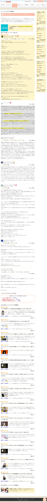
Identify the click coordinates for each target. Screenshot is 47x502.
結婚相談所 (26, 4)
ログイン (45, 1)
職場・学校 (3, 4)
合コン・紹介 (9, 4)
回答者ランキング (44, 5)
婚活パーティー (20, 4)
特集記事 (32, 4)
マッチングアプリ (14, 5)
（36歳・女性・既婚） (10, 240)
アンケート (38, 4)
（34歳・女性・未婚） (9, 137)
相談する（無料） (41, 1)
